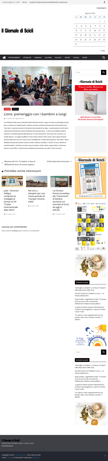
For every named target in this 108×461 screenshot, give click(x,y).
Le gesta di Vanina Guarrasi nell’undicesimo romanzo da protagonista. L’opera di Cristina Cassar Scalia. (48, 3)
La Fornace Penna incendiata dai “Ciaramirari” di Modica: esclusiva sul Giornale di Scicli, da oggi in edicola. (61, 200)
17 (76, 35)
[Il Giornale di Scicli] (4, 57)
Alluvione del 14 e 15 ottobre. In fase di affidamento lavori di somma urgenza (19, 163)
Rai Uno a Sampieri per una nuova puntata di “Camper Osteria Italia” (36, 196)
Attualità (27, 58)
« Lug (102, 50)
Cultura (48, 58)
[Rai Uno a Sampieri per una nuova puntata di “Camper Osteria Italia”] (36, 177)
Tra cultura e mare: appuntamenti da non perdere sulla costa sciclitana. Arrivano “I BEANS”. (89, 317)
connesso (15, 230)
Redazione (21, 118)
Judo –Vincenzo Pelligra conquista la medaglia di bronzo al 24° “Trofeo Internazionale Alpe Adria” (11, 200)
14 (95, 30)
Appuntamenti (14, 58)
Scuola (76, 58)
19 (85, 35)
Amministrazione (7, 446)
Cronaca (37, 58)
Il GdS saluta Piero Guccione (58, 161)
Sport (84, 58)
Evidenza (15, 109)
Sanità (67, 58)
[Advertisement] (91, 139)
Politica (58, 58)
